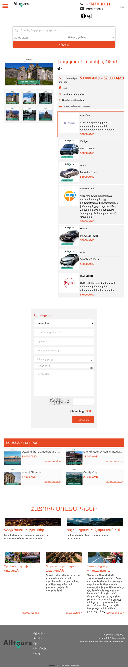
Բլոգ (36, 643)
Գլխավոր (39, 633)
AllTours (51, 665)
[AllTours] (21, 4)
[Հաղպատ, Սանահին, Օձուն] (29, 72)
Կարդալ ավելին (52, 461)
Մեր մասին (40, 648)
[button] (61, 37)
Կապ (36, 653)
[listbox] (89, 37)
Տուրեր (37, 638)
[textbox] (39, 30)
